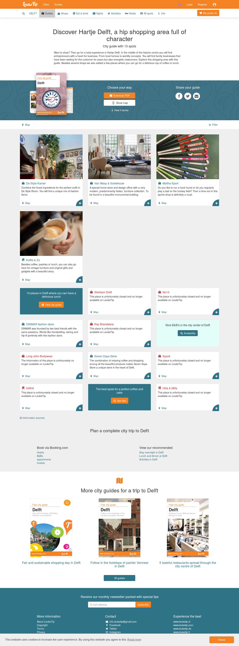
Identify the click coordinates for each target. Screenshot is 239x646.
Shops (64, 13)
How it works (121, 110)
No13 (165, 292)
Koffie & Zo (32, 260)
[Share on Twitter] (187, 96)
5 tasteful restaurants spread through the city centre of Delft (187, 564)
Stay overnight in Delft (151, 452)
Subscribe (143, 604)
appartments (44, 459)
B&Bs (40, 456)
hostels (41, 463)
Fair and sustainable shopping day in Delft (51, 562)
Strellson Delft (103, 292)
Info (162, 13)
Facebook (115, 625)
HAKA (29, 388)
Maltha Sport (170, 183)
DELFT (33, 13)
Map (27, 124)
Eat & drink (81, 13)
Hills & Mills (169, 388)
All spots (148, 13)
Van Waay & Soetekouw (109, 183)
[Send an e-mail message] (196, 96)
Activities (115, 13)
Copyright (42, 625)
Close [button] (221, 639)
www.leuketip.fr (181, 632)
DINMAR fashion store (39, 324)
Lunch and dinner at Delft (153, 456)
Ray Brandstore (104, 324)
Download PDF (121, 95)
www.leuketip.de (182, 628)
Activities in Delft (148, 459)
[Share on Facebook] (178, 96)
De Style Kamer (35, 183)
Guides (58, 4)
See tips (121, 400)
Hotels (132, 13)
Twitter (113, 628)
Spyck (166, 356)
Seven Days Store (105, 356)
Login (190, 4)
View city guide (52, 304)
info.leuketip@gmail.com (123, 621)
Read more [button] (134, 639)
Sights (99, 13)
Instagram (115, 632)
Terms (40, 628)
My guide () (209, 13)
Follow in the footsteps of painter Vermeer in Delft (119, 564)
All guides (119, 578)
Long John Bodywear (38, 356)
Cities (46, 4)
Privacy (41, 632)
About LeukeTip (45, 621)
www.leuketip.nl (181, 621)
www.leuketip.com (183, 625)
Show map (121, 103)
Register (202, 4)
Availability (189, 333)
